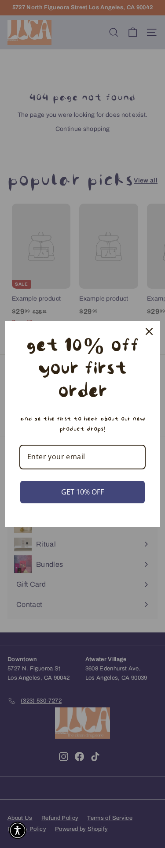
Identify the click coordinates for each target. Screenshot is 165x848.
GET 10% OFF (82, 492)
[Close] (149, 331)
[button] (17, 830)
